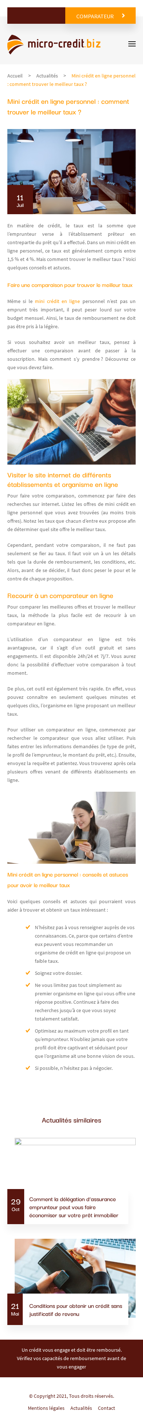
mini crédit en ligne (56, 301)
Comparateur (95, 16)
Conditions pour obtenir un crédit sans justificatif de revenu (75, 1309)
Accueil (15, 75)
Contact (106, 1408)
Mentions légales (46, 1408)
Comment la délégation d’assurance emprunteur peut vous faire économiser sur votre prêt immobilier (73, 1206)
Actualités (47, 75)
